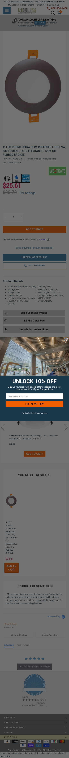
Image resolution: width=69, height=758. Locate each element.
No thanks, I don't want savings (34, 413)
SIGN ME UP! (34, 404)
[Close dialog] (65, 339)
